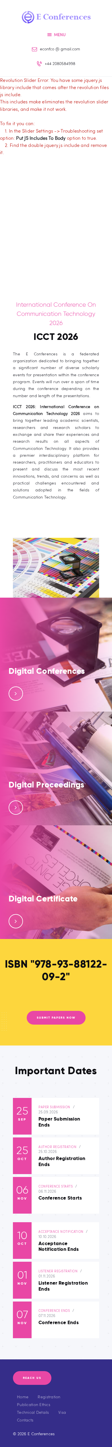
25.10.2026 (47, 1151)
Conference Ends (54, 1310)
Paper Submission (54, 1107)
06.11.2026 (47, 1191)
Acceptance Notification (61, 1231)
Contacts (25, 1420)
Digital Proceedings (46, 785)
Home (22, 1396)
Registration (49, 1396)
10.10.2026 (47, 1236)
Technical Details (33, 1412)
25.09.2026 (48, 1112)
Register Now (31, 693)
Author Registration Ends (61, 1162)
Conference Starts (55, 1186)
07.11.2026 (47, 1315)
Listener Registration (58, 1271)
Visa (62, 1412)
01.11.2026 (46, 1276)
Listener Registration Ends (63, 1286)
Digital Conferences (47, 671)
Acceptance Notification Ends (58, 1247)
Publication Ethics (33, 1404)
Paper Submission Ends (59, 1122)
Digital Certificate (43, 899)
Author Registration (57, 1147)
